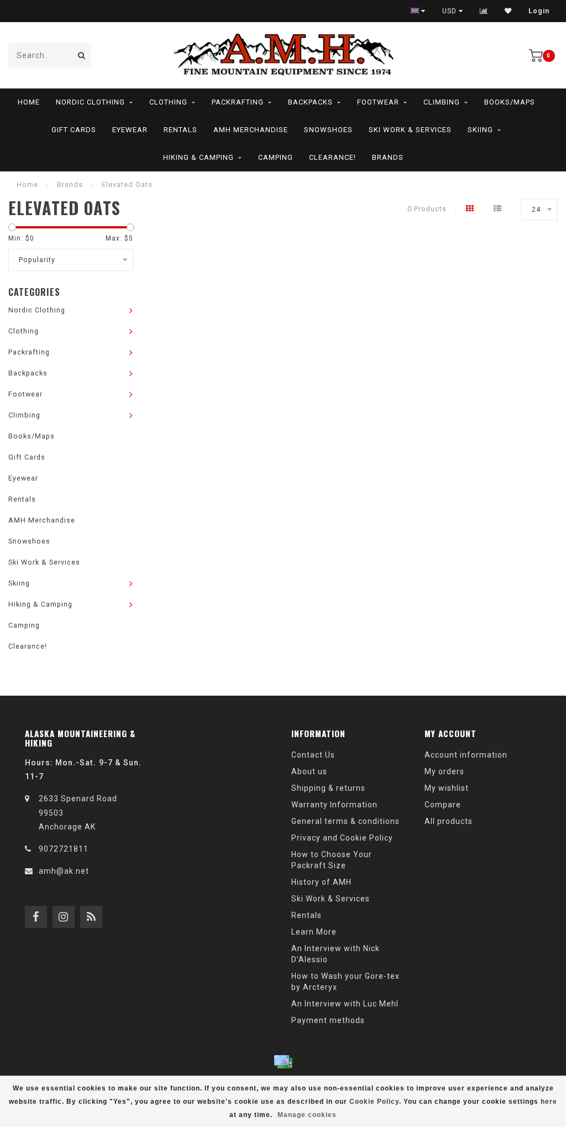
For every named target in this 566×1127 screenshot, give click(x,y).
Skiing (480, 130)
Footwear (378, 102)
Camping (275, 157)
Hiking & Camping (198, 157)
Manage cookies (307, 1115)
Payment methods (328, 1020)
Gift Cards (73, 130)
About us (309, 771)
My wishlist (446, 788)
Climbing (441, 102)
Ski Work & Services (410, 130)
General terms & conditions (345, 821)
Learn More (314, 931)
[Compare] (484, 11)
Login (538, 11)
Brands (387, 157)
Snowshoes (328, 130)
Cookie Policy (374, 1101)
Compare (442, 804)
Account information (465, 754)
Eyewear (130, 130)
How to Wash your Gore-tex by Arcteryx (345, 982)
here (549, 1101)
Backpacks (310, 102)
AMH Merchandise (250, 130)
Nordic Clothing (90, 102)
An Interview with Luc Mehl (345, 1003)
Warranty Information (334, 804)
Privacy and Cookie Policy (342, 837)
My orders (444, 771)
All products (448, 821)
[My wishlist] (508, 11)
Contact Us (313, 754)
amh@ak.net (64, 871)
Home (29, 102)
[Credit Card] (283, 1061)
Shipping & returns (328, 788)
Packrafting (238, 102)
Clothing (168, 102)
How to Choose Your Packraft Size (331, 860)
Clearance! (332, 157)
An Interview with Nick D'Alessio (335, 954)
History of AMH (321, 882)
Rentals (180, 130)
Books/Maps (509, 102)
